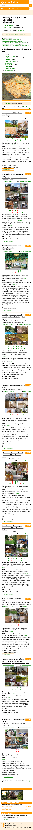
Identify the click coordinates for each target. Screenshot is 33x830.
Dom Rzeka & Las (10, 719)
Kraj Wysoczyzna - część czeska (13, 57)
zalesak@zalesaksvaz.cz (24, 324)
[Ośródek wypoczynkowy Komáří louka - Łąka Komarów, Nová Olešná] (16, 335)
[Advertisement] (16, 12)
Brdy (3, 249)
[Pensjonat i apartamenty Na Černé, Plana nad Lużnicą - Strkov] (16, 676)
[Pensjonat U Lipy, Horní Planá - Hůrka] (16, 129)
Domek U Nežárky (7, 598)
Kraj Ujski (7, 66)
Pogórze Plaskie (17, 458)
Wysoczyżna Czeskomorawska (19, 178)
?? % (29, 113)
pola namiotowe (5, 45)
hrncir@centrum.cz (26, 665)
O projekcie (10, 827)
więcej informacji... (8, 169)
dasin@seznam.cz (26, 606)
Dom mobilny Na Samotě (12, 174)
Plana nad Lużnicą (13, 661)
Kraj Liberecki (8, 63)
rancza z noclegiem (14, 42)
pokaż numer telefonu (8, 118)
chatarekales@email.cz (25, 727)
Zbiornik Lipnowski (12, 116)
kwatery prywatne (19, 44)
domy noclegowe (15, 45)
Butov (4, 457)
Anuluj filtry (22, 30)
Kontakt (12, 8)
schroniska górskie (6, 39)
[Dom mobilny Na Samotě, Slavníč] (16, 196)
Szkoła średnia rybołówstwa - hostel (13, 385)
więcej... (14, 144)
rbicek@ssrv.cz (27, 391)
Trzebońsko (18, 389)
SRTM (29, 99)
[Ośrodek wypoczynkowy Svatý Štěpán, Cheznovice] (16, 261)
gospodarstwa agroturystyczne (9, 41)
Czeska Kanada (6, 320)
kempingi (20, 41)
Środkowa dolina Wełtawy (15, 723)
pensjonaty (24, 42)
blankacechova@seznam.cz (24, 460)
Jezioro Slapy (5, 723)
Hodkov (4, 530)
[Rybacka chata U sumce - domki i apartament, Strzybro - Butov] (16, 471)
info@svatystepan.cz (26, 251)
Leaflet (14, 99)
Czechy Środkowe (10, 64)
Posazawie (4, 531)
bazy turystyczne (25, 45)
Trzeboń (4, 387)
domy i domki (16, 39)
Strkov (22, 661)
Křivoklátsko (8, 249)
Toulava (27, 663)
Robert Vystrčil (27, 827)
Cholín (4, 721)
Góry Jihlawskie (6, 178)
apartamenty (5, 42)
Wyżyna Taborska (6, 663)
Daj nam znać (5, 819)
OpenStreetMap (24, 99)
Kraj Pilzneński (9, 70)
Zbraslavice (19, 528)
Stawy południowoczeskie (17, 320)
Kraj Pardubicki (9, 59)
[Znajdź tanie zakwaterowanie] (30, 5)
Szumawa (4, 116)
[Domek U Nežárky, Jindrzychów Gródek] (16, 615)
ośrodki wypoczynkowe (7, 44)
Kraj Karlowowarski (10, 68)
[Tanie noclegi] (3, 825)
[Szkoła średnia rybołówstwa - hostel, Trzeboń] (16, 403)
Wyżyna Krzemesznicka (8, 179)
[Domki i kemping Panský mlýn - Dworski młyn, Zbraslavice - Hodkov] (16, 546)
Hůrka (8, 115)
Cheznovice (10, 248)
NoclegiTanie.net (9, 823)
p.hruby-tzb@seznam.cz (25, 181)
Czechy (10, 27)
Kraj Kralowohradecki (10, 61)
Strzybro (18, 455)
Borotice (21, 719)
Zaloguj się (19, 8)
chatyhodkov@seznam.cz (24, 533)
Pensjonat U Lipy (10, 113)
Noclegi (4, 27)
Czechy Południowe (10, 56)
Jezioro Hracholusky (7, 458)
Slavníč (4, 176)
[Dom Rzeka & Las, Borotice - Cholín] (16, 739)
